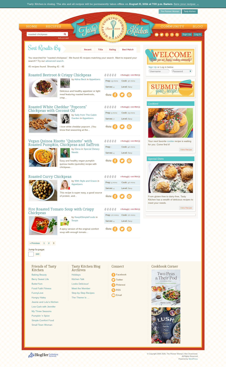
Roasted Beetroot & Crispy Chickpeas (59, 75)
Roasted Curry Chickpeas (49, 177)
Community (172, 26)
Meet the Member (81, 288)
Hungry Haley (39, 297)
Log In (197, 34)
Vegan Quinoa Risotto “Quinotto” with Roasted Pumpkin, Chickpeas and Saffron (63, 143)
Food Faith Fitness (41, 288)
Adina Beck (80, 79)
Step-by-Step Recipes (83, 293)
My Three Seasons (41, 311)
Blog (198, 26)
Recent (87, 49)
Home (31, 26)
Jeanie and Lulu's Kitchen (45, 302)
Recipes (53, 26)
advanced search (54, 61)
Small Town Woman (42, 324)
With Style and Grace (86, 181)
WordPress (193, 359)
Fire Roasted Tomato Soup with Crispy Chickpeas (61, 211)
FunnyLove (37, 293)
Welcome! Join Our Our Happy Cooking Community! (169, 57)
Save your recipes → (186, 4)
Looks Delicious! (80, 283)
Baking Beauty (39, 274)
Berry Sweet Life (40, 279)
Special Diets (156, 159)
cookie (170, 141)
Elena (78, 149)
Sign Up (187, 34)
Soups (74, 220)
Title (100, 49)
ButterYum (37, 283)
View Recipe (186, 149)
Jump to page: (36, 249)
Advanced (63, 38)
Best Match (128, 49)
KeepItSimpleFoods (85, 217)
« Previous (35, 243)
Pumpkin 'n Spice (41, 315)
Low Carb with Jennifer (44, 306)
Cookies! (153, 103)
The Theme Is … (80, 297)
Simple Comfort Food (43, 320)
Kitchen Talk (78, 279)
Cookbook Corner (164, 266)
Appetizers (94, 79)
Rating (112, 49)
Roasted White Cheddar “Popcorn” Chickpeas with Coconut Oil (57, 109)
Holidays (76, 274)
